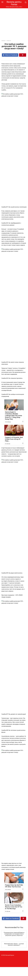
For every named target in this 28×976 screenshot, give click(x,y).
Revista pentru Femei (14, 3)
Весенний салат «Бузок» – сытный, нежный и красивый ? (14, 944)
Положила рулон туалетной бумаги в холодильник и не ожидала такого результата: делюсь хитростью (14, 934)
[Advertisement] (14, 23)
